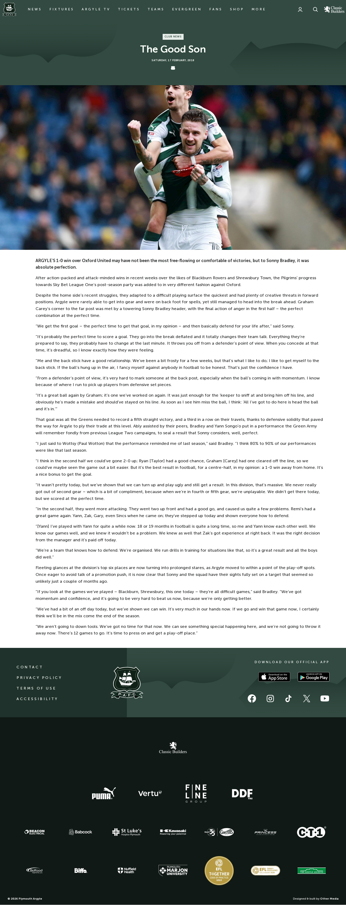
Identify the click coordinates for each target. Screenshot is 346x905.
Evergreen (187, 9)
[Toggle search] (315, 9)
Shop (237, 9)
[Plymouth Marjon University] (173, 871)
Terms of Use (36, 688)
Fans (215, 9)
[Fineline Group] (196, 793)
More (259, 9)
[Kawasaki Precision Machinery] (173, 832)
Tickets (129, 9)
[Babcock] (80, 832)
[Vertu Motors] (150, 793)
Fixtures (61, 9)
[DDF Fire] (242, 793)
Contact (29, 667)
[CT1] (311, 832)
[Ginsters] (219, 832)
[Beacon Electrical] (34, 832)
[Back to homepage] (9, 9)
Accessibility (37, 699)
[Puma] (103, 793)
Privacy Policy (39, 677)
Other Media (329, 898)
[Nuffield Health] (126, 870)
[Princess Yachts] (265, 832)
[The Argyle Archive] (311, 870)
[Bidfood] (34, 871)
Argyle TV (96, 9)
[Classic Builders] (173, 748)
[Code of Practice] (219, 870)
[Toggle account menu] (300, 9)
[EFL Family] (265, 870)
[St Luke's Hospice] (126, 832)
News (35, 9)
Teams (156, 9)
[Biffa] (80, 871)
